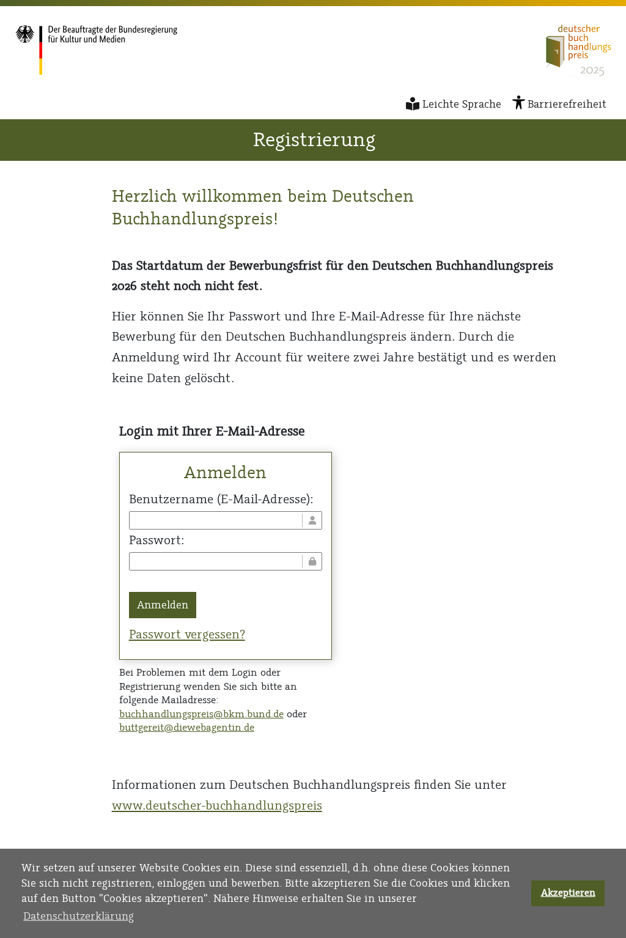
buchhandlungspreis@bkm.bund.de (201, 713)
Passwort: (156, 540)
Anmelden (162, 604)
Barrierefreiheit (567, 104)
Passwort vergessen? (187, 634)
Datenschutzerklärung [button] (78, 916)
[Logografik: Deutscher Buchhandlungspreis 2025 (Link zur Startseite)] (578, 50)
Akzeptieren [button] (568, 893)
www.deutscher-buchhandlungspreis (217, 805)
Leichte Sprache (461, 104)
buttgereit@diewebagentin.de (186, 727)
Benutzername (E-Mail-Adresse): (221, 499)
